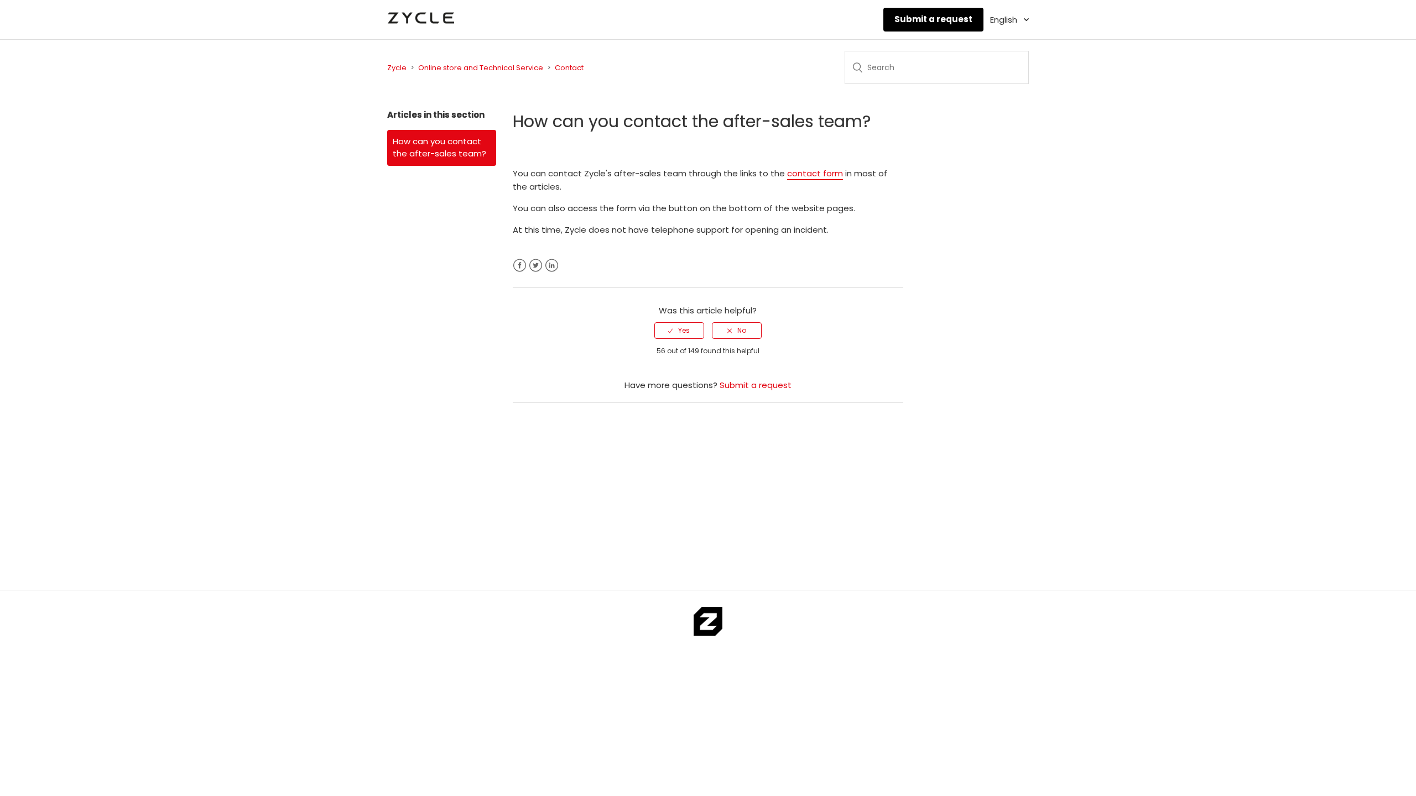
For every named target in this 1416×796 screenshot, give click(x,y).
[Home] (420, 25)
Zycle (397, 67)
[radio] (679, 330)
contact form (815, 173)
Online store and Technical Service (480, 67)
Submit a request (933, 19)
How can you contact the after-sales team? (439, 147)
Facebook (520, 266)
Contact (569, 67)
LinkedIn (552, 266)
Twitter (536, 266)
